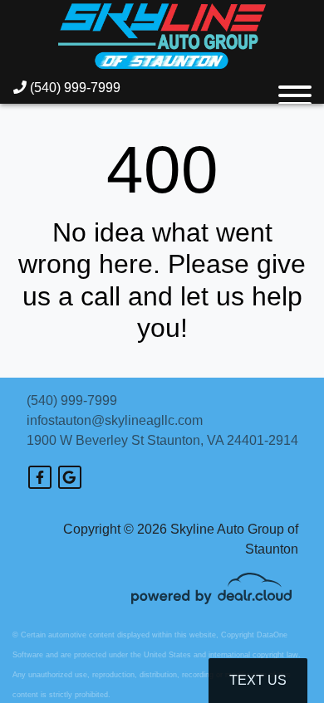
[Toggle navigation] (295, 88)
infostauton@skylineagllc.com (115, 420)
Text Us (258, 680)
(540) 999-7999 (73, 88)
